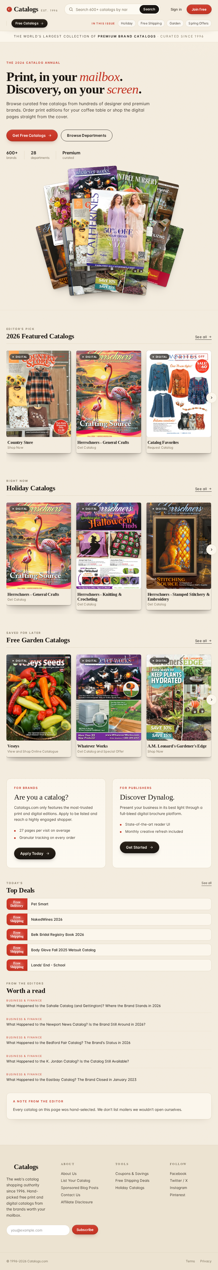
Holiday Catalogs (129, 1188)
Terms (190, 1261)
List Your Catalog (75, 1180)
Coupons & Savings (132, 1173)
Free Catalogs (27, 23)
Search (149, 9)
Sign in (176, 9)
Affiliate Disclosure (77, 1202)
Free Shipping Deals (132, 1180)
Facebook (178, 1173)
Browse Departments (86, 135)
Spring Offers (198, 23)
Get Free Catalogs (29, 135)
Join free (199, 9)
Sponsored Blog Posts (79, 1188)
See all (201, 337)
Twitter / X (179, 1180)
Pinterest (177, 1195)
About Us (69, 1173)
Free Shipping (151, 23)
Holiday (127, 23)
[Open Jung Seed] (118, 229)
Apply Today (32, 853)
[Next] (211, 397)
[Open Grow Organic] (153, 251)
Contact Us (70, 1195)
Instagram (178, 1188)
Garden (175, 23)
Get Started (136, 847)
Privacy (206, 1261)
